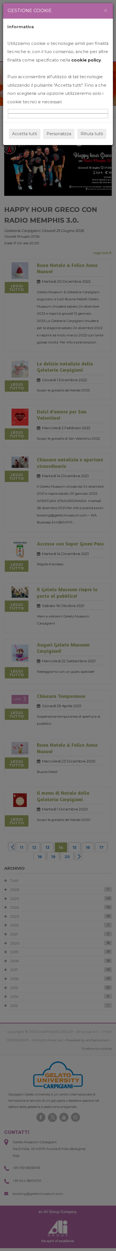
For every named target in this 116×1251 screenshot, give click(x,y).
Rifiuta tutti (92, 133)
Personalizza (58, 133)
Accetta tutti (24, 133)
